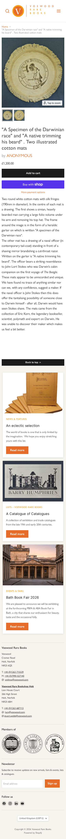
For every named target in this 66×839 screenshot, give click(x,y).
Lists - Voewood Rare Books (24, 507)
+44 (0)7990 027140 (14, 676)
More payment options (33, 192)
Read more (17, 450)
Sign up (52, 783)
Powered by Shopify (33, 832)
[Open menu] (59, 11)
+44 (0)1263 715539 (14, 672)
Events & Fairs (15, 591)
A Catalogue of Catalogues (27, 514)
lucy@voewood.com (15, 712)
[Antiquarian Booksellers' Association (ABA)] (11, 743)
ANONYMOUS (19, 155)
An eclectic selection (23, 426)
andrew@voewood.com (16, 679)
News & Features (16, 419)
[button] (7, 115)
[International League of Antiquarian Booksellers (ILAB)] (33, 743)
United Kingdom (31, 818)
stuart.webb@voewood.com (18, 715)
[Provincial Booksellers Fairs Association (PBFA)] (54, 743)
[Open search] (7, 11)
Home (5, 26)
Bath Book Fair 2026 (22, 597)
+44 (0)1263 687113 (14, 708)
